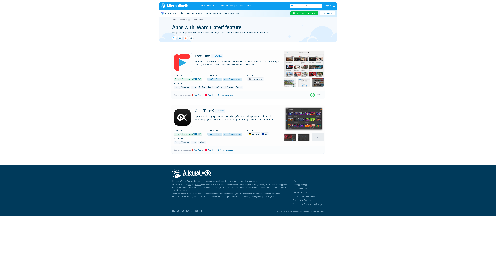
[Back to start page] (178, 5)
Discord (245, 193)
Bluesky (175, 196)
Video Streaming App (232, 79)
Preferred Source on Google (308, 204)
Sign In (328, 6)
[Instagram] (196, 211)
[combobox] (306, 6)
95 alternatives (226, 95)
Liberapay (261, 196)
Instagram (191, 196)
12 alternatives (226, 150)
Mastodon (280, 193)
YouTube (211, 95)
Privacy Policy (300, 188)
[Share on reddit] (185, 38)
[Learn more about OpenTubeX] (182, 117)
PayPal (271, 196)
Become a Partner (302, 200)
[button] (217, 56)
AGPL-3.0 (196, 79)
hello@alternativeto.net (225, 193)
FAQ (295, 180)
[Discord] (173, 211)
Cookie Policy (300, 192)
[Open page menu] (334, 6)
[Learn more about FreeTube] (182, 62)
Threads (182, 196)
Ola (189, 184)
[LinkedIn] (201, 211)
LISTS (249, 6)
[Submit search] (292, 6)
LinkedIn (202, 196)
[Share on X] (180, 38)
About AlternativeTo (304, 196)
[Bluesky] (187, 211)
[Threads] (192, 211)
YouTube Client (215, 79)
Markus (198, 184)
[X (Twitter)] (178, 211)
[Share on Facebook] (174, 38)
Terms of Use (300, 184)
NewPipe (197, 95)
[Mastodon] (182, 211)
